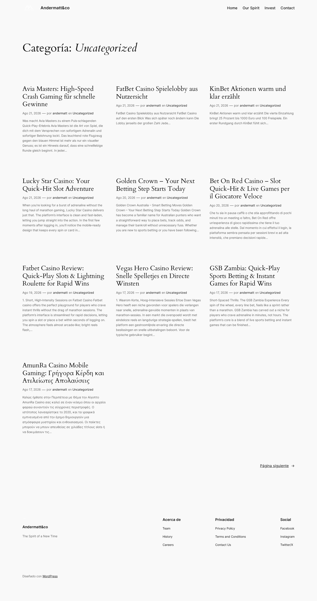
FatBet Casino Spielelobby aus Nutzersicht (157, 93)
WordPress (50, 576)
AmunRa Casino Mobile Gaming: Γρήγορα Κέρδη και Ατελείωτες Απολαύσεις (63, 373)
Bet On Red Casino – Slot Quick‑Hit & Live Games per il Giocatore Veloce (250, 188)
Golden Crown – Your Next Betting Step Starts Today (155, 185)
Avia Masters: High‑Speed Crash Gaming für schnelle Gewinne (58, 96)
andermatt (60, 113)
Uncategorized (83, 113)
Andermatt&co (55, 7)
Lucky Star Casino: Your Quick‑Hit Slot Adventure (58, 185)
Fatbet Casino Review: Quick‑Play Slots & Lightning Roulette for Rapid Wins (63, 276)
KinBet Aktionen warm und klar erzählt (248, 93)
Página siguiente (277, 466)
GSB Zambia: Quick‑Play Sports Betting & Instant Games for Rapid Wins (245, 276)
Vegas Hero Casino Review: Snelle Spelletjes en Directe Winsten (154, 276)
